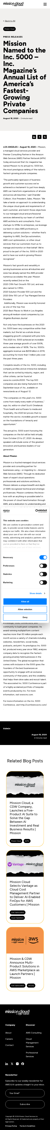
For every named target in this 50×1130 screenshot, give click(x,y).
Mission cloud (9, 29)
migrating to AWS (11, 236)
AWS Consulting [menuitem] (33, 1032)
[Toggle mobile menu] (45, 4)
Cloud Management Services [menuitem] (32, 1043)
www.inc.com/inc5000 (14, 380)
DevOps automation (30, 236)
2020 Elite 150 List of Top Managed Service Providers (24, 297)
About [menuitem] (8, 1032)
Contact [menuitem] (9, 1045)
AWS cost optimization (14, 240)
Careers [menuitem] (9, 1039)
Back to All (10, 21)
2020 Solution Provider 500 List (18, 292)
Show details (36, 593)
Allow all (25, 601)
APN (42, 158)
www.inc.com (26, 694)
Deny (25, 617)
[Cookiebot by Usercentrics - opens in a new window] (35, 511)
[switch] (43, 566)
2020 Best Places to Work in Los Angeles (23, 310)
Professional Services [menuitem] (32, 1054)
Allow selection (25, 609)
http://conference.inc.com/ (33, 705)
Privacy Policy (11, 1126)
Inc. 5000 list (36, 166)
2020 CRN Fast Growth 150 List (19, 284)
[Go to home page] (13, 4)
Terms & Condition (27, 1126)
